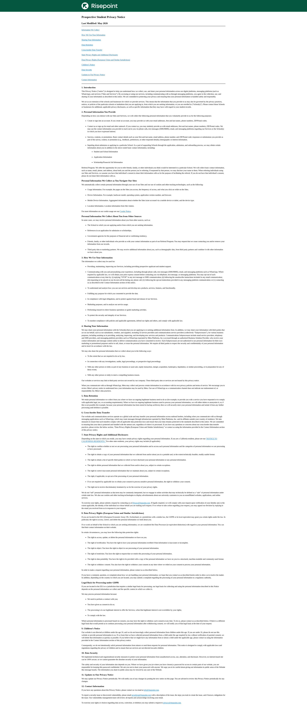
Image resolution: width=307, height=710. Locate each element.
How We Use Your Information (93, 35)
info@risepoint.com (151, 690)
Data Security (87, 70)
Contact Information (89, 80)
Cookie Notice (125, 211)
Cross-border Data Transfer (92, 50)
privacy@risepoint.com (172, 703)
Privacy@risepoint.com (141, 503)
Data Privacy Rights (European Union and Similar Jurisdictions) (106, 60)
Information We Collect (90, 30)
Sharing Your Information (91, 40)
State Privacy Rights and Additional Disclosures (100, 55)
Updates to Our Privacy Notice (93, 75)
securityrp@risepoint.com (141, 695)
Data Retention (87, 45)
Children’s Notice (88, 65)
